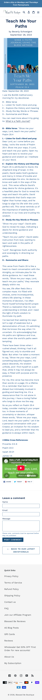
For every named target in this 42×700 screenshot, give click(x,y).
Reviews (8, 640)
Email (5, 510)
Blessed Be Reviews (15, 621)
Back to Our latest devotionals (22, 550)
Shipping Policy (12, 595)
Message (6, 518)
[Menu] (38, 12)
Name (5, 502)
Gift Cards (9, 634)
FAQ (6, 608)
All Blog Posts (11, 627)
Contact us (10, 602)
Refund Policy (11, 589)
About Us (9, 656)
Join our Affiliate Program (17, 615)
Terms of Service (13, 582)
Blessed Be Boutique (25, 695)
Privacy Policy (11, 576)
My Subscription (12, 663)
